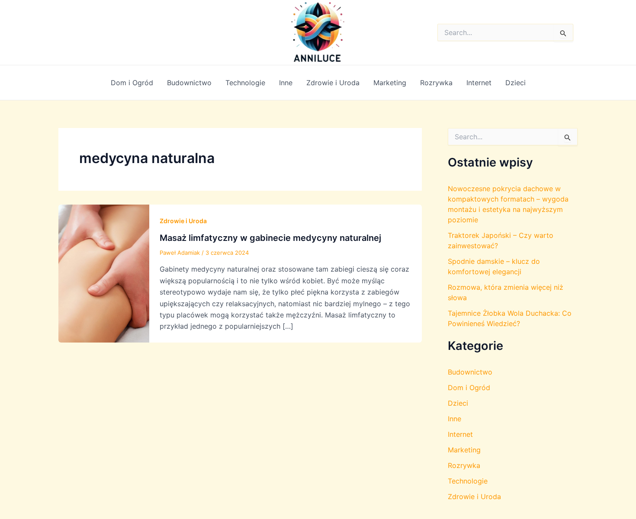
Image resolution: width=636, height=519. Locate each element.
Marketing (389, 82)
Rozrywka (436, 82)
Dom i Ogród (132, 82)
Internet (478, 82)
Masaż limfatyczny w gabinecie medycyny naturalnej (270, 238)
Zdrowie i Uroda (333, 82)
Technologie (245, 82)
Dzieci (515, 82)
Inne (285, 82)
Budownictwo (189, 82)
